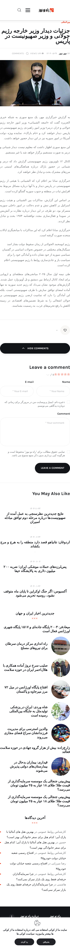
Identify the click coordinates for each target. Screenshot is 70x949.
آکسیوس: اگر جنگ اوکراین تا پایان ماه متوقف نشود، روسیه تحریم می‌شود (35, 593)
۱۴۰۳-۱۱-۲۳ (35, 508)
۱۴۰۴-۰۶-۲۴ (35, 537)
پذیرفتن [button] (46, 942)
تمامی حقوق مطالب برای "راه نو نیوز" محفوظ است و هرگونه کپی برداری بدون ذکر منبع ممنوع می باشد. (36, 453)
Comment (63, 413)
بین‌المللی (65, 22)
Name (66, 382)
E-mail (29, 382)
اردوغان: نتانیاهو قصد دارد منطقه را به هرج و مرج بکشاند (35, 544)
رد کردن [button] (24, 942)
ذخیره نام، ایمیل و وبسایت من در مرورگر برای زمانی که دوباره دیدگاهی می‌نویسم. (34, 404)
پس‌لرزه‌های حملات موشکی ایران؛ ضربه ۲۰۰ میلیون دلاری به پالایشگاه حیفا (35, 569)
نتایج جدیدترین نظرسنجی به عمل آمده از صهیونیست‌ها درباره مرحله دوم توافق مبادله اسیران (35, 518)
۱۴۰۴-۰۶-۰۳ (35, 561)
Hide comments (38, 348)
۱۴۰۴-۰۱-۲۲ (35, 586)
